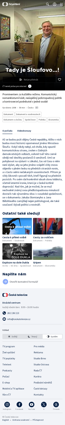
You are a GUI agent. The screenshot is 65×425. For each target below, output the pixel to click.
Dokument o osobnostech (28, 114)
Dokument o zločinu (13, 119)
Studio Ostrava (41, 364)
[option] (12, 336)
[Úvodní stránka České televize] (15, 295)
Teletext (6, 364)
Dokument (8, 114)
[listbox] (32, 336)
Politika (42, 119)
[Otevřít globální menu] (61, 4)
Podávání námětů (43, 382)
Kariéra (37, 376)
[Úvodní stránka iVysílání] (11, 4)
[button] (17, 226)
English (5, 420)
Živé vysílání (8, 352)
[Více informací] (30, 86)
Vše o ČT (6, 394)
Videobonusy (24, 130)
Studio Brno (40, 358)
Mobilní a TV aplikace (13, 388)
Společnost (30, 119)
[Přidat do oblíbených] (60, 80)
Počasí (5, 376)
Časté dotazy (40, 388)
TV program (8, 346)
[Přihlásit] (54, 4)
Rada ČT (38, 370)
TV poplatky (8, 358)
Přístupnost (38, 420)
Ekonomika (54, 119)
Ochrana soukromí (20, 420)
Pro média (39, 346)
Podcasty (7, 370)
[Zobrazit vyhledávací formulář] (47, 4)
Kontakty (39, 394)
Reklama (38, 352)
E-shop (6, 382)
